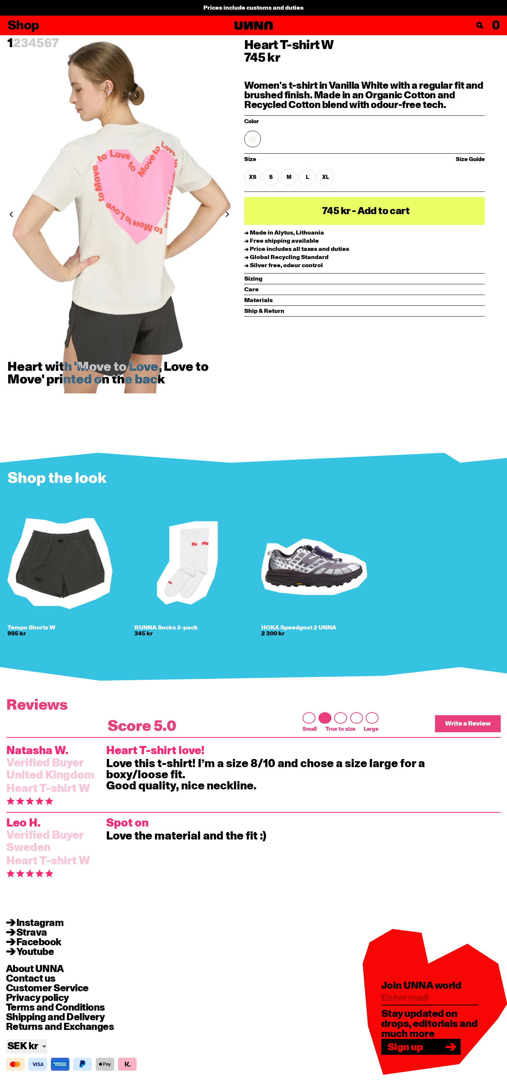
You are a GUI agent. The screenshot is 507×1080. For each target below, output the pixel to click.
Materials (258, 300)
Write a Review (468, 723)
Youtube (35, 952)
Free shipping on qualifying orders (253, 8)
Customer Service (47, 988)
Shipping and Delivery (55, 1017)
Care (251, 289)
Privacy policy (37, 998)
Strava (31, 932)
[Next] (198, 214)
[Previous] (40, 214)
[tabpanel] (119, 214)
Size (272, 160)
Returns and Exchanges (60, 1027)
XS (252, 177)
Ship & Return (264, 311)
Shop (23, 25)
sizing (253, 279)
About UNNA (35, 969)
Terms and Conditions (55, 1007)
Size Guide (470, 159)
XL (325, 177)
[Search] (480, 26)
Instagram (39, 923)
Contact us (31, 978)
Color (251, 122)
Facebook (39, 942)
